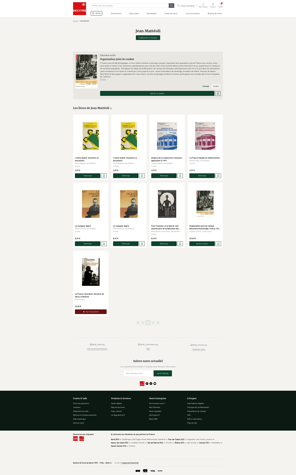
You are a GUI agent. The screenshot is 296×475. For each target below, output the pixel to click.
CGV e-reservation (194, 419)
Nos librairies (154, 407)
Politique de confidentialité (198, 407)
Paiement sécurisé (80, 411)
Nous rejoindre (155, 411)
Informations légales (195, 403)
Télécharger (88, 176)
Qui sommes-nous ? (157, 403)
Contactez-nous (198, 349)
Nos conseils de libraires (97, 349)
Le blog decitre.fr (118, 415)
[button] (160, 70)
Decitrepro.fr (154, 415)
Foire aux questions (81, 403)
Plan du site (192, 423)
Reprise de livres (118, 407)
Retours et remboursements (84, 415)
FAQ (148, 349)
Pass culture (116, 411)
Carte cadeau (116, 403)
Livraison (76, 407)
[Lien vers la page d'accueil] (79, 8)
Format (206, 86)
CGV (189, 415)
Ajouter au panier (157, 93)
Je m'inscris (162, 373)
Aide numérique (79, 419)
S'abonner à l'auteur (148, 37)
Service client (78, 423)
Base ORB (153, 419)
